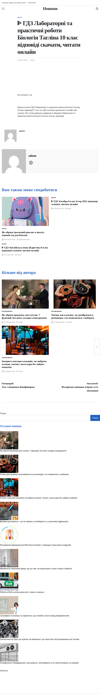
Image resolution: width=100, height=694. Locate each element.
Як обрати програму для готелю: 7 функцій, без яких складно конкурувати (33, 451)
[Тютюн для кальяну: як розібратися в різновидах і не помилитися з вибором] (9, 464)
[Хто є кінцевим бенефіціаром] (3, 347)
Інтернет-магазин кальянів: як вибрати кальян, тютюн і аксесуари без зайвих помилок (24, 364)
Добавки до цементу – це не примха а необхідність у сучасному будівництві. (34, 521)
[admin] (14, 161)
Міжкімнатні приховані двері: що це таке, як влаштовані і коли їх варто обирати (36, 569)
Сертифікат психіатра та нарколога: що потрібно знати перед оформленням (34, 616)
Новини (50, 9)
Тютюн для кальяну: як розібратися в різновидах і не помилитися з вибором (34, 474)
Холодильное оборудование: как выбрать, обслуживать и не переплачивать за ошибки (39, 663)
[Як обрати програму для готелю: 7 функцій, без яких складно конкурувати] (9, 440)
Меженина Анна (24, 239)
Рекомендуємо (7, 311)
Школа (19, 17)
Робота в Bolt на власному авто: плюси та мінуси (22, 592)
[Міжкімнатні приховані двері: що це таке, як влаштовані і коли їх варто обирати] (9, 558)
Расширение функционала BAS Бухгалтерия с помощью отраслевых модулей (35, 545)
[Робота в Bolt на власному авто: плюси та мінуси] (9, 582)
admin (32, 60)
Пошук (3, 413)
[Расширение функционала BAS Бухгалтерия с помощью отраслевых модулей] (9, 534)
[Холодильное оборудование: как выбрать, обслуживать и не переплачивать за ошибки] (9, 652)
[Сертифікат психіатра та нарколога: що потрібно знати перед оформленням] (9, 605)
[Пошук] (97, 9)
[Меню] (3, 9)
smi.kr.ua (4, 671)
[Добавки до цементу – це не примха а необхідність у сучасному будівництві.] (9, 511)
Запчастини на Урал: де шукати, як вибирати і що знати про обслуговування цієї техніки (39, 639)
